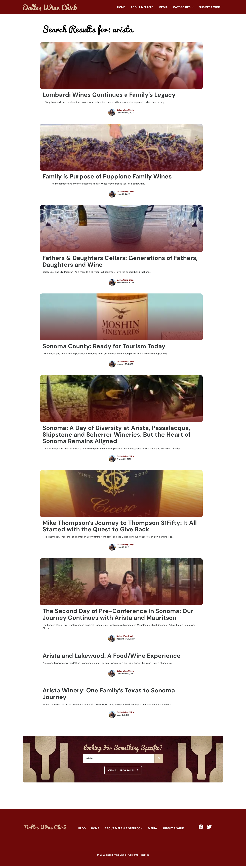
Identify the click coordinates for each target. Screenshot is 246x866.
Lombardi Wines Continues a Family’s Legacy (109, 95)
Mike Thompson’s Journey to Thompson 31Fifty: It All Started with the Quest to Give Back (120, 526)
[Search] (158, 758)
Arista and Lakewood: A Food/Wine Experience (112, 656)
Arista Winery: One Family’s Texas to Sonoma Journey (109, 693)
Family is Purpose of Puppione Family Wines (107, 176)
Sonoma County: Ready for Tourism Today (104, 346)
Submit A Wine (210, 7)
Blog (82, 828)
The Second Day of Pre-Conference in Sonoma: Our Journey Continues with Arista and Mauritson (118, 614)
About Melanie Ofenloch (124, 828)
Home (121, 7)
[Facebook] (200, 826)
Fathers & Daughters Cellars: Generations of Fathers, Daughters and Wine (120, 261)
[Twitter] (209, 826)
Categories (181, 7)
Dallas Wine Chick (125, 110)
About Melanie (142, 7)
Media (163, 7)
